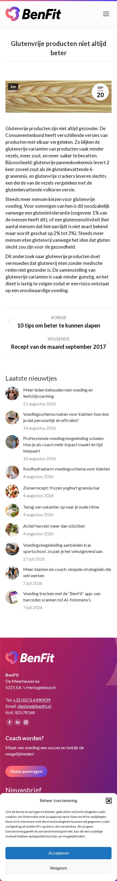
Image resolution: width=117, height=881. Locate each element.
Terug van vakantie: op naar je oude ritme (61, 506)
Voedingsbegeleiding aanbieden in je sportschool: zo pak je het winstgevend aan (63, 548)
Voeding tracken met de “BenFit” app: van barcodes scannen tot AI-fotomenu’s (61, 596)
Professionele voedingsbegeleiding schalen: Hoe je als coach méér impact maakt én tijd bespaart (63, 444)
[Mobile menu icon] (106, 13)
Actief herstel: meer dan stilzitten (54, 525)
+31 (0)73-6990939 (31, 699)
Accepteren (58, 853)
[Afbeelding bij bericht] (12, 393)
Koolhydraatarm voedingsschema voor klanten (66, 468)
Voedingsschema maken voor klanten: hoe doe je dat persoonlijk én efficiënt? (66, 417)
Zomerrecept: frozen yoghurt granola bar (61, 487)
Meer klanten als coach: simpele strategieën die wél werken (67, 572)
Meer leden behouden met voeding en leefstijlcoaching (58, 393)
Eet (13, 87)
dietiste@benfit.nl (34, 706)
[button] (109, 800)
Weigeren (58, 868)
